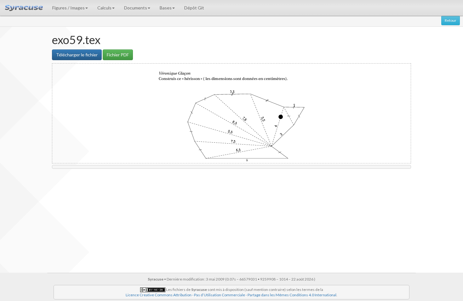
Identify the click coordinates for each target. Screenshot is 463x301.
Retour (450, 20)
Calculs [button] (104, 7)
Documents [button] (135, 7)
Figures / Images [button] (68, 7)
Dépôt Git (194, 7)
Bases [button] (166, 7)
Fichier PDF (118, 54)
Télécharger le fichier (77, 54)
